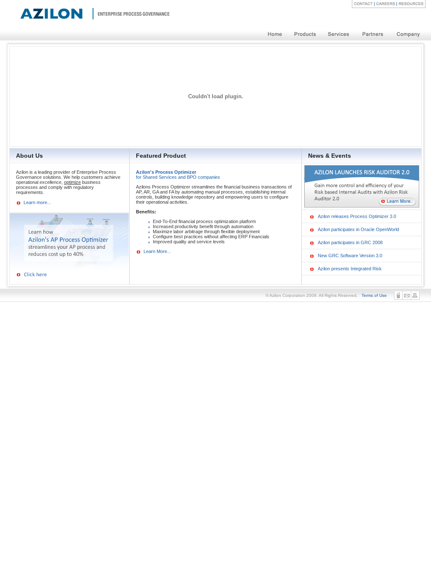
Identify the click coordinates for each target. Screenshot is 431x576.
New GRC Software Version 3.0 (350, 255)
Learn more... (37, 202)
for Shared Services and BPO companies (178, 175)
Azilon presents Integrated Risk (350, 268)
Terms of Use (374, 295)
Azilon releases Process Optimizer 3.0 (357, 216)
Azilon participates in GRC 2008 (350, 242)
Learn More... (157, 251)
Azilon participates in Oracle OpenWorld (358, 229)
